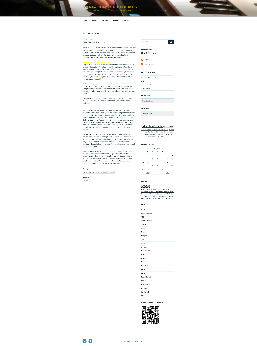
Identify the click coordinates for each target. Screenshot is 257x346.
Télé (162, 136)
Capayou (165, 136)
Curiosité (146, 134)
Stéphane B (145, 292)
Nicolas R (144, 273)
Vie (142, 129)
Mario (143, 254)
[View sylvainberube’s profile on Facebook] (142, 53)
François (144, 236)
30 (158, 169)
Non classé (158, 136)
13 (143, 162)
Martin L (144, 258)
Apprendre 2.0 (146, 85)
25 (167, 166)
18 (167, 162)
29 (152, 169)
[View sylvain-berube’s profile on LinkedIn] (151, 53)
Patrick (143, 281)
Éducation (148, 126)
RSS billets (148, 60)
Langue (170, 134)
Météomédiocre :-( (94, 42)
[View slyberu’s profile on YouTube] (153, 53)
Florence (144, 232)
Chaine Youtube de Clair (149, 77)
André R (144, 209)
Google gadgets (126, 156)
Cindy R (143, 224)
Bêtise (162, 132)
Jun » (167, 173)
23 (157, 166)
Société (158, 126)
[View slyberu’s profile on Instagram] (146, 53)
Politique (147, 130)
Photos (171, 130)
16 (157, 162)
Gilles (143, 243)
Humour (155, 134)
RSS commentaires (151, 64)
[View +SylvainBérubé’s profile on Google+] (156, 53)
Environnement (152, 136)
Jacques (144, 247)
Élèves (126, 20)
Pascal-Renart (146, 277)
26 (172, 166)
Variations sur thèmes (110, 7)
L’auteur (94, 20)
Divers (151, 134)
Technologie (168, 126)
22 (152, 166)
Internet (154, 130)
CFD (142, 217)
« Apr (147, 173)
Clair (142, 81)
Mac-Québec (145, 251)
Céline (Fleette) (146, 213)
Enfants (116, 20)
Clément (144, 228)
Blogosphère (155, 132)
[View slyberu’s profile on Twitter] (144, 53)
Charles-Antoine (146, 221)
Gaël (142, 239)
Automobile (165, 134)
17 (162, 162)
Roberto (144, 288)
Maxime (144, 262)
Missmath (144, 266)
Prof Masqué (145, 284)
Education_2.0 (163, 130)
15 (152, 162)
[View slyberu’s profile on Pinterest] (149, 53)
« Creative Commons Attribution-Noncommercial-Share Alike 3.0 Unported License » (157, 192)
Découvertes (146, 132)
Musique (105, 20)
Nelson (143, 269)
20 (143, 166)
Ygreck (143, 296)
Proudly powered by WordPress (131, 341)
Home (85, 20)
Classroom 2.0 (146, 88)
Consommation (169, 132)
